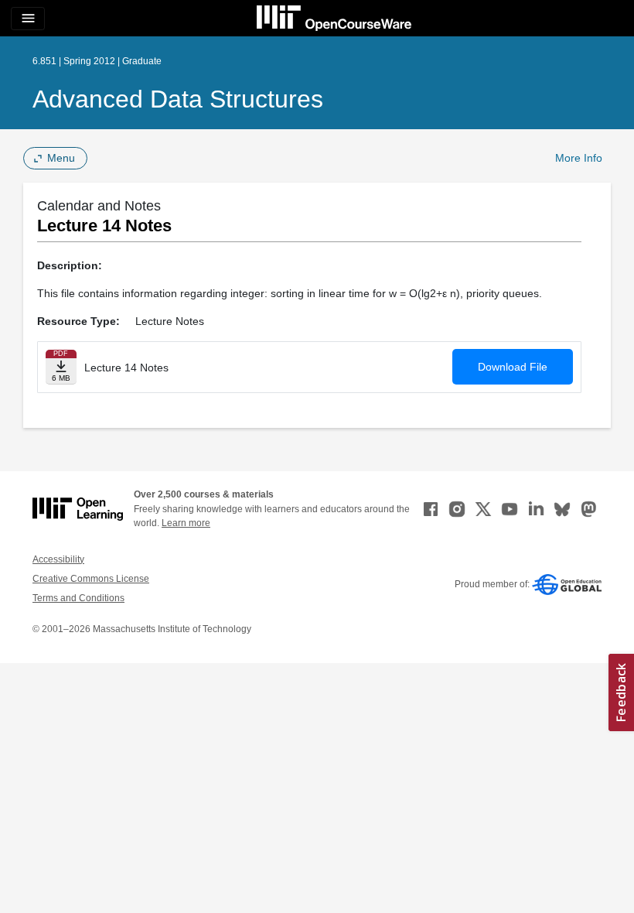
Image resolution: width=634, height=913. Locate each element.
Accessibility (58, 559)
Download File (512, 367)
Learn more (186, 523)
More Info (578, 158)
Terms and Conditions (78, 598)
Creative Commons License (90, 578)
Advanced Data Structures (177, 99)
